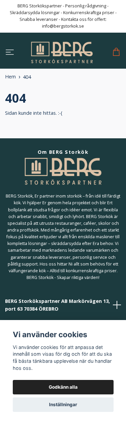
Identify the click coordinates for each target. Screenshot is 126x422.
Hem (10, 76)
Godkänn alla (63, 387)
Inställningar (63, 404)
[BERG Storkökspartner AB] (61, 52)
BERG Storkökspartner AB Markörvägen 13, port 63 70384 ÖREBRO (57, 305)
